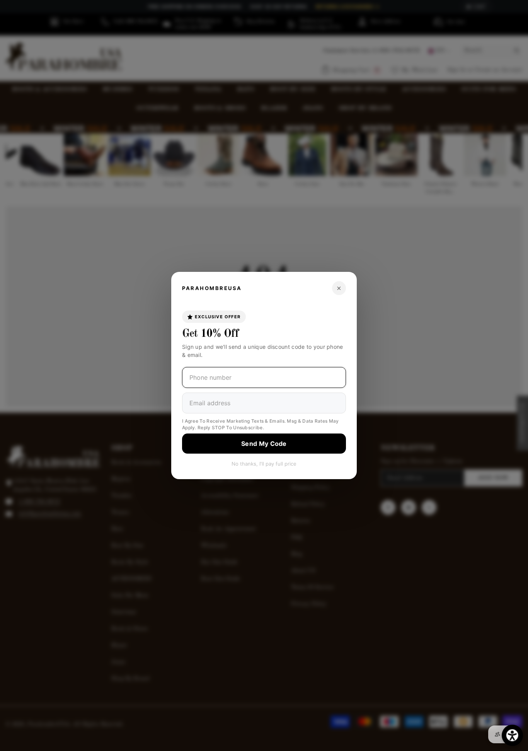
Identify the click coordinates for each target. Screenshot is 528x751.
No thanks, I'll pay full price (264, 464)
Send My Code (264, 443)
